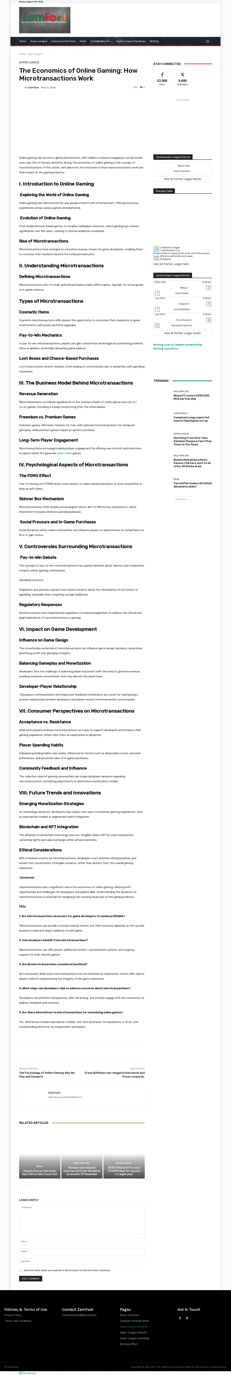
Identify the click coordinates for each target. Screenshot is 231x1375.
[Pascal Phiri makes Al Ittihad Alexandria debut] (162, 483)
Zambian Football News (134, 1321)
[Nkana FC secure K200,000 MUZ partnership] (162, 395)
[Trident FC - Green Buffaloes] (183, 305)
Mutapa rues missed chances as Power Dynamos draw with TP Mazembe (82, 1171)
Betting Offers (129, 1344)
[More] (117, 100)
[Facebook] (180, 1318)
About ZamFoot (129, 1315)
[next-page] (27, 1184)
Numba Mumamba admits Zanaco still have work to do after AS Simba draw (192, 463)
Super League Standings (135, 1338)
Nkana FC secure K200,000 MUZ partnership (191, 397)
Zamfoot (33, 87)
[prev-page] (21, 1184)
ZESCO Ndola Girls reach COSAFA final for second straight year (124, 1171)
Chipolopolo (181, 413)
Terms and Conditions (18, 1321)
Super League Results (133, 1332)
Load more (181, 499)
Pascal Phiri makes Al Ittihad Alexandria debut (193, 485)
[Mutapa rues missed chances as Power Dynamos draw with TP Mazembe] (82, 1153)
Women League (124, 1163)
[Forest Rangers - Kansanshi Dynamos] (183, 321)
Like (162, 72)
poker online (64, 453)
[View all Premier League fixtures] (183, 178)
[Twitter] (187, 1318)
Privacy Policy (12, 1315)
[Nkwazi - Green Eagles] (183, 289)
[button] (207, 41)
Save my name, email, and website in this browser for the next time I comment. (67, 1270)
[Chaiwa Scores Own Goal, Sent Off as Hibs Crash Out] (39, 1153)
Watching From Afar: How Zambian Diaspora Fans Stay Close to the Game (193, 441)
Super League (35, 54)
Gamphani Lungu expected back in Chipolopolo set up (191, 419)
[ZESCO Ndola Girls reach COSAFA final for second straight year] (124, 1153)
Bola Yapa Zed (81, 1163)
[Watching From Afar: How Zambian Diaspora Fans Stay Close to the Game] (162, 439)
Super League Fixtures (134, 1326)
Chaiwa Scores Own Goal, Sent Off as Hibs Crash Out (39, 1172)
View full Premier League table (171, 264)
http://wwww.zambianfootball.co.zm (65, 1097)
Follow (182, 72)
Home (22, 54)
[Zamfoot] (22, 87)
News (39, 1166)
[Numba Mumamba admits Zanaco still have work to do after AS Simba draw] (162, 461)
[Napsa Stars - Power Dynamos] (183, 168)
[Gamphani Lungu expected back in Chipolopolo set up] (162, 417)
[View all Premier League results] (183, 333)
